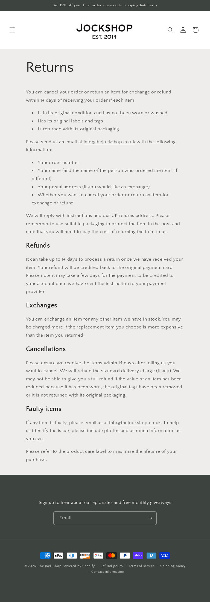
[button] (12, 30)
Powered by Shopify (78, 566)
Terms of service (142, 566)
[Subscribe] (150, 518)
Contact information (107, 572)
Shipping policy (173, 566)
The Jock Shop (50, 566)
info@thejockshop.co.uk (109, 141)
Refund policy (112, 566)
